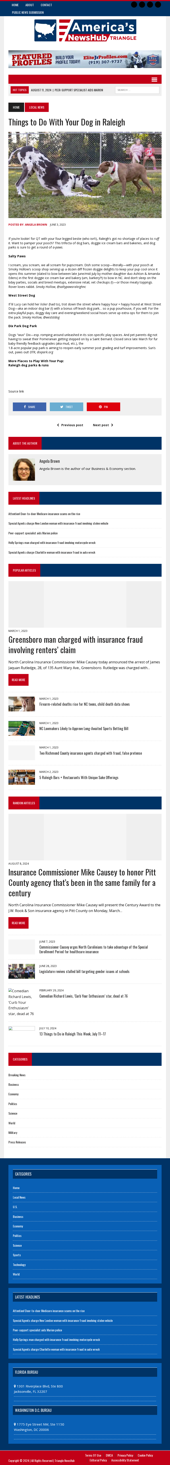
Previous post (72, 425)
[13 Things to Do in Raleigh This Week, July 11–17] (21, 1038)
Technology (19, 1264)
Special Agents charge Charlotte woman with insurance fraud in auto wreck (51, 552)
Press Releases (17, 1142)
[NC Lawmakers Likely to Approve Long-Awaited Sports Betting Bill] (21, 733)
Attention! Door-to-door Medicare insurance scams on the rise (44, 513)
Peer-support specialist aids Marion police (33, 533)
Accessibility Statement (125, 1460)
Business (13, 1084)
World (11, 1123)
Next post (101, 425)
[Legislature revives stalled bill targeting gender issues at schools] (21, 975)
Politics (12, 1103)
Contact (46, 4)
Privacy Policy (125, 1455)
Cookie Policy (145, 1455)
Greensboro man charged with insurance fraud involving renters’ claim (75, 644)
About (29, 4)
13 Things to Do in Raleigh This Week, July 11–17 (72, 1034)
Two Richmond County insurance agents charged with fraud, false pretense (90, 753)
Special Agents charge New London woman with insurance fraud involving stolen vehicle (58, 523)
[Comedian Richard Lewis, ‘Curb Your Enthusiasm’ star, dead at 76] (21, 1013)
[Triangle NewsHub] (84, 30)
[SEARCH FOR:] (137, 89)
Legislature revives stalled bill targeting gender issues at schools (84, 971)
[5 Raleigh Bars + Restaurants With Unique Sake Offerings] (21, 781)
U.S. (15, 1206)
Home (15, 4)
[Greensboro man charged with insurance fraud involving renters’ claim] (85, 624)
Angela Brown (36, 225)
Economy (13, 1094)
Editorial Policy (98, 1460)
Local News (19, 1197)
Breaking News (16, 1074)
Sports (17, 1254)
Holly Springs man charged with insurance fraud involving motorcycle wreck (51, 542)
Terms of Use (93, 1455)
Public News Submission (28, 12)
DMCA (109, 1455)
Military (12, 1132)
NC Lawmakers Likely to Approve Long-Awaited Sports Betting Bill (83, 728)
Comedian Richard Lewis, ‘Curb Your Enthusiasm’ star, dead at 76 (83, 996)
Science (12, 1113)
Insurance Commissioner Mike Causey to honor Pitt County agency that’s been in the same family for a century (82, 882)
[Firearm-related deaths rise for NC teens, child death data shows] (21, 708)
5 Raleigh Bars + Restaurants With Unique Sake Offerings (78, 777)
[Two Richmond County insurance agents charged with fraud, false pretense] (21, 757)
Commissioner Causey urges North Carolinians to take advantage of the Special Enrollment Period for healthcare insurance (93, 949)
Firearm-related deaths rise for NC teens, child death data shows (84, 704)
